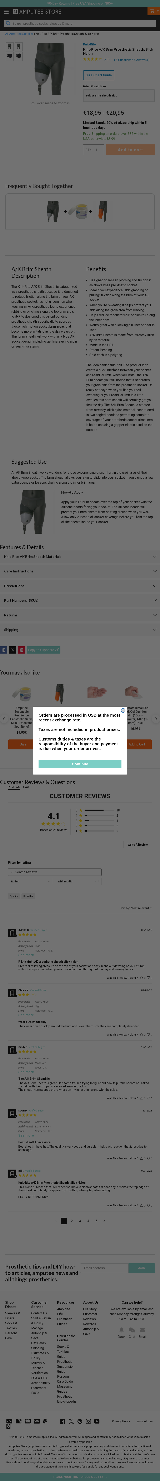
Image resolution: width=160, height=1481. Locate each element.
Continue (80, 764)
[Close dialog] (123, 710)
